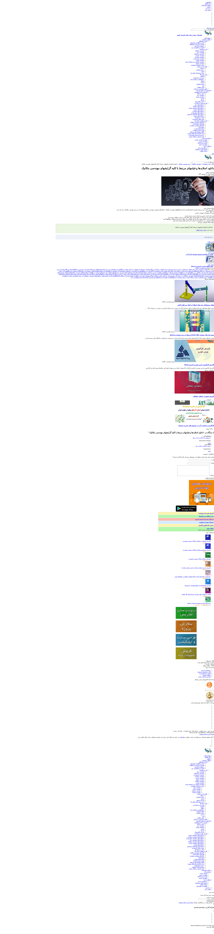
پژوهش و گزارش (199, 46)
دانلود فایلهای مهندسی (66, 272)
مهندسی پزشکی (196, 790)
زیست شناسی (200, 70)
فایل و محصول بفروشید (204, 672)
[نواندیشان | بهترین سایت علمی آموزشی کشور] (208, 159)
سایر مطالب (200, 87)
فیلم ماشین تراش (103, 276)
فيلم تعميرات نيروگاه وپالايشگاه (123, 276)
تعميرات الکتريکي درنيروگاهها (150, 271)
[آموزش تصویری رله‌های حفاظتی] (194, 393)
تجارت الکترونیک (199, 101)
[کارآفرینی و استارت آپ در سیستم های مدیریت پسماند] (194, 422)
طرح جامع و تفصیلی (198, 130)
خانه (213, 164)
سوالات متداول (206, 675)
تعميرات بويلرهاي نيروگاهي (115, 271)
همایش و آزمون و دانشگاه (197, 44)
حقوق (202, 81)
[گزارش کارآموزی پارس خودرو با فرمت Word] (194, 361)
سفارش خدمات (206, 138)
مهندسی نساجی (196, 792)
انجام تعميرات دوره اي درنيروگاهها (82, 269)
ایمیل (212, 463)
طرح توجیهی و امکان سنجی (196, 136)
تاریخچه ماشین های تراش (164, 271)
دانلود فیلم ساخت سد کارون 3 (157, 274)
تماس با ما (208, 10)
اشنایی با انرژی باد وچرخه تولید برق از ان (174, 269)
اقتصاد (202, 76)
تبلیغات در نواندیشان (201, 886)
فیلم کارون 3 (111, 276)
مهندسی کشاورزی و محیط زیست (194, 62)
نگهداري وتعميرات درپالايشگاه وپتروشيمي (161, 277)
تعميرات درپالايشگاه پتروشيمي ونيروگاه (78, 271)
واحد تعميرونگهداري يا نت (138, 277)
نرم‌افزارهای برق (199, 104)
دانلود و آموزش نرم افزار (200, 89)
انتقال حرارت (95, 269)
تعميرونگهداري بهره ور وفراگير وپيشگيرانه (153, 272)
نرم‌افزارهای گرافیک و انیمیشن (195, 114)
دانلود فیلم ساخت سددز (142, 274)
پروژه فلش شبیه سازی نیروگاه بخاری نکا (182, 271)
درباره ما (208, 8)
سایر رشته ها (203, 74)
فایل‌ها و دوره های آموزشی (203, 90)
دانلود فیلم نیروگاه (106, 274)
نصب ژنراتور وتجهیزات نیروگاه (180, 277)
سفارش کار (207, 872)
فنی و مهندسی (203, 49)
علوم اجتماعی (200, 811)
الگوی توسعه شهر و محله (197, 132)
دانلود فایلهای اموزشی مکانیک (80, 272)
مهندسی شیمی (200, 60)
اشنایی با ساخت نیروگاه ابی (156, 269)
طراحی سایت (203, 873)
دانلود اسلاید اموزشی (136, 272)
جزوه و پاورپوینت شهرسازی (196, 135)
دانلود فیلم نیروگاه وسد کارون (93, 274)
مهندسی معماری (199, 57)
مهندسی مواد (197, 787)
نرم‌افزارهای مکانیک (198, 106)
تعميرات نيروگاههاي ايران (183, 272)
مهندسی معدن (197, 789)
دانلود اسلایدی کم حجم (109, 272)
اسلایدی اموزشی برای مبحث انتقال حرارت (196, 269)
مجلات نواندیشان (206, 5)
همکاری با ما (207, 146)
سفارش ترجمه (203, 144)
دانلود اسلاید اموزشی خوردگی (123, 272)
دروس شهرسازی (199, 865)
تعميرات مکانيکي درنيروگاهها (198, 272)
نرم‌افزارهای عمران (198, 109)
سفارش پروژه (203, 141)
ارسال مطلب (203, 151)
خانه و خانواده (200, 84)
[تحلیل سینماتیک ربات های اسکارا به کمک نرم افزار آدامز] (194, 301)
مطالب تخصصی (206, 39)
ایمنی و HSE (200, 93)
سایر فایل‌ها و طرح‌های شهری (196, 133)
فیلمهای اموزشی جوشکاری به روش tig (87, 276)
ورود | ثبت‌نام (210, 28)
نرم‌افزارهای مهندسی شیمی (196, 108)
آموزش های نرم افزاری (200, 103)
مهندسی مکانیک (199, 50)
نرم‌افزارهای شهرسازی (197, 112)
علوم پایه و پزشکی (202, 66)
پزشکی (202, 68)
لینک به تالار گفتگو (201, 230)
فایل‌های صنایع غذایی (198, 124)
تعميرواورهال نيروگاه (170, 272)
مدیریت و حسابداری (198, 77)
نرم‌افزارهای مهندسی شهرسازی (195, 838)
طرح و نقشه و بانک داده (200, 120)
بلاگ (213, 154)
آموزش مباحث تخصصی (200, 92)
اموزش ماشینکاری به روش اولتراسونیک (109, 269)
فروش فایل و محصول (201, 149)
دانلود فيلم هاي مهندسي (189, 274)
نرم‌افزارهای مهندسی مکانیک (196, 841)
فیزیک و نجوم (200, 800)
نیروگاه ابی (147, 277)
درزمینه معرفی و (171, 276)
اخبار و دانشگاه (203, 41)
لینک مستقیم (203, 734)
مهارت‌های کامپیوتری (198, 119)
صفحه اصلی (207, 38)
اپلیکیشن (208, 2)
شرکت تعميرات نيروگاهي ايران (140, 276)
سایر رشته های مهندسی (197, 65)
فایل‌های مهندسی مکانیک (197, 122)
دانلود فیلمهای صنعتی (67, 274)
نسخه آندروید (210, 734)
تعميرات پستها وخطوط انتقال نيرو (98, 271)
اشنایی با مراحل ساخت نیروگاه (129, 269)
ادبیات (202, 82)
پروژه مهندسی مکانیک (185, 164)
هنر (203, 85)
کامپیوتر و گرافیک (199, 54)
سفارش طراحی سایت (201, 139)
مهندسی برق (200, 52)
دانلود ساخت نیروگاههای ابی (95, 272)
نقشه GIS (201, 127)
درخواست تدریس (202, 147)
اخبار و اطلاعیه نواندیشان (197, 42)
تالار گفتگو (208, 3)
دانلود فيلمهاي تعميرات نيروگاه (174, 274)
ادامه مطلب (210, 242)
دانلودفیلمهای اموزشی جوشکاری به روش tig (188, 276)
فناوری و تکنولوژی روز (197, 47)
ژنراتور (165, 276)
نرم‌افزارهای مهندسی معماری (196, 837)
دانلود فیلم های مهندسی (79, 274)
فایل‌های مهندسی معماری (197, 125)
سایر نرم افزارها (199, 117)
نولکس (209, 759)
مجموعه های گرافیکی (198, 867)
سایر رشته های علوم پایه (197, 73)
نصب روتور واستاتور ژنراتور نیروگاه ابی (199, 277)
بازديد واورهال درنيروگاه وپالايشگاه (203, 271)
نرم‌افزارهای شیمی (198, 116)
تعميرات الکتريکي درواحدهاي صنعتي (132, 271)
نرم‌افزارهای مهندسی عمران (196, 835)
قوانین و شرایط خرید (205, 673)
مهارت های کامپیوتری (198, 848)
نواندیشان (182, 737)
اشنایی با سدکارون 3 (143, 269)
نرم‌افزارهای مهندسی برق (197, 840)
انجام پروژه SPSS (202, 143)
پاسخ (209, 443)
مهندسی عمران (199, 55)
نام (212, 460)
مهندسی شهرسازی (198, 58)
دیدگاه (212, 475)
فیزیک (202, 100)
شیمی (202, 71)
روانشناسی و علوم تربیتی (197, 79)
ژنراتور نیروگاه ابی (158, 276)
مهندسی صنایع (200, 63)
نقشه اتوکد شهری (199, 128)
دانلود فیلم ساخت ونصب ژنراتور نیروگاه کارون (123, 274)
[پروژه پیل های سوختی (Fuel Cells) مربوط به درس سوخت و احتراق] (194, 331)
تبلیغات (209, 7)
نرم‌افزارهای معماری (198, 111)
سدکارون (151, 276)
